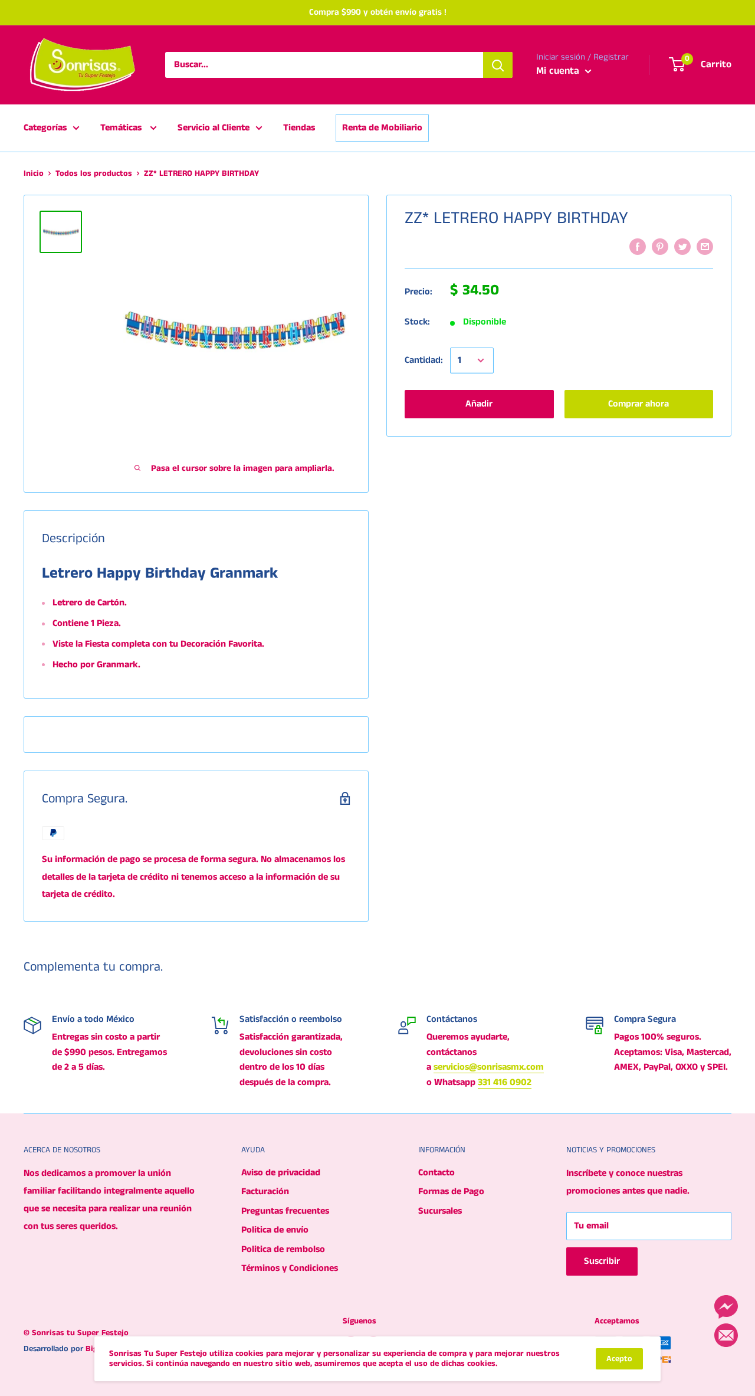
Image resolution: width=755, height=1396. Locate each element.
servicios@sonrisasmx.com (489, 1067)
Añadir (479, 404)
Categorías (45, 128)
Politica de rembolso (283, 1249)
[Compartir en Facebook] (637, 246)
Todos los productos (93, 173)
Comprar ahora (638, 404)
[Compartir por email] (705, 246)
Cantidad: (424, 361)
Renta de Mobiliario (382, 128)
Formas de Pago (451, 1191)
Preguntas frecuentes (285, 1211)
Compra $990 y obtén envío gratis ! (378, 12)
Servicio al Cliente (214, 128)
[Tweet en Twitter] (682, 246)
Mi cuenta (559, 71)
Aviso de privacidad (280, 1172)
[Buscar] (498, 65)
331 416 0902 (504, 1082)
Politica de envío (274, 1230)
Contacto (436, 1172)
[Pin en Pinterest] (660, 246)
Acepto (619, 1359)
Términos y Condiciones (289, 1268)
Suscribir (602, 1261)
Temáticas (122, 128)
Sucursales (440, 1211)
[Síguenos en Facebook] (726, 1307)
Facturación (265, 1191)
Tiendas (299, 128)
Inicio (34, 173)
